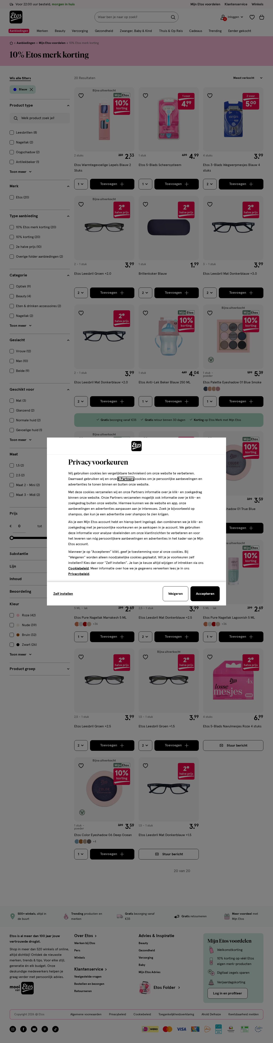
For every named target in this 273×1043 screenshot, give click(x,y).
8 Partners (126, 479)
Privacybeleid (78, 574)
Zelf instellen (63, 593)
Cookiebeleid (78, 568)
